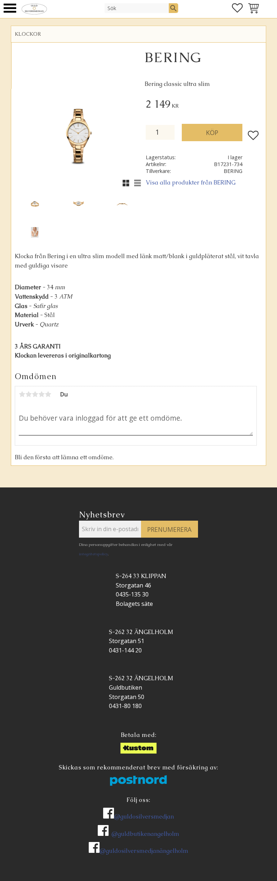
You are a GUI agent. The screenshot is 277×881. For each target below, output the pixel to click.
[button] (10, 8)
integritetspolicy (93, 553)
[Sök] (173, 8)
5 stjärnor (48, 394)
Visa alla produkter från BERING (191, 182)
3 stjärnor (35, 394)
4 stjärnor (41, 394)
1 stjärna (22, 394)
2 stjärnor (28, 394)
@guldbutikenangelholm (145, 834)
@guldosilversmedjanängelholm (144, 851)
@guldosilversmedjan (144, 816)
